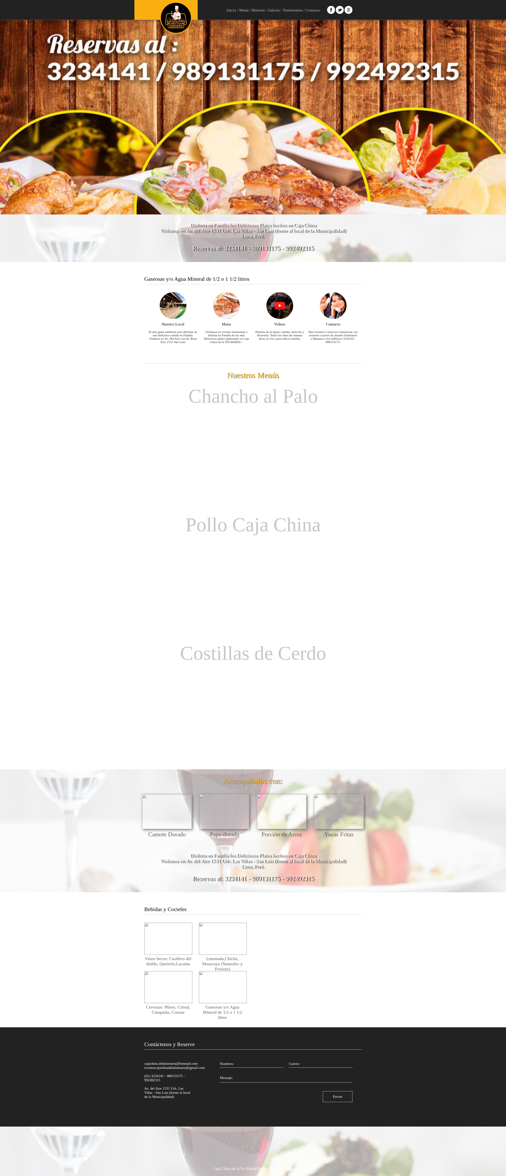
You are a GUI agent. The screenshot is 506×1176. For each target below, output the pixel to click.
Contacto (312, 10)
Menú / (244, 10)
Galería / (274, 10)
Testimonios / (293, 10)
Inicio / (232, 10)
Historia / (259, 10)
